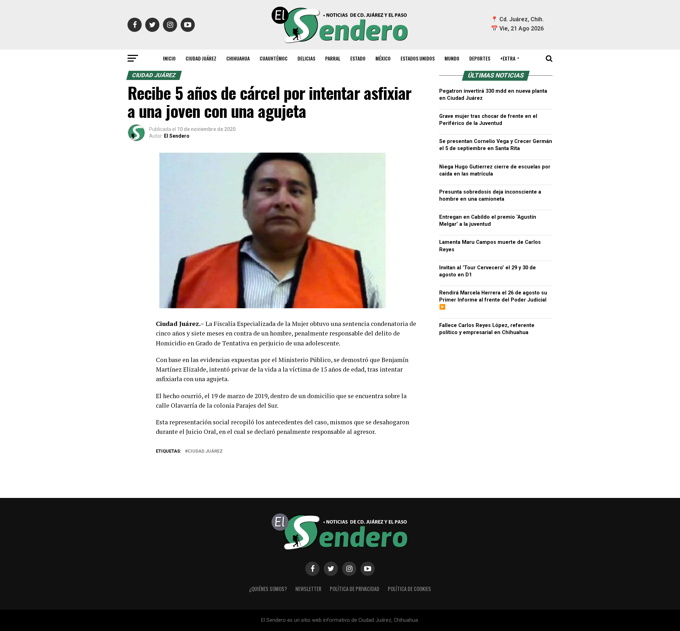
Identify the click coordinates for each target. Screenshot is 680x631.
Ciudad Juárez (201, 58)
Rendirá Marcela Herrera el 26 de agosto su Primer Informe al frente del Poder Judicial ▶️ (493, 300)
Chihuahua (238, 58)
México (383, 58)
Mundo (451, 58)
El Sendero (176, 136)
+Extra (507, 58)
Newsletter (308, 588)
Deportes (479, 58)
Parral (332, 58)
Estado (358, 58)
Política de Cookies (409, 588)
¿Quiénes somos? (268, 588)
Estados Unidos (418, 58)
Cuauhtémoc (274, 58)
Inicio (169, 58)
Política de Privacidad (354, 588)
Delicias (306, 58)
